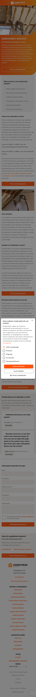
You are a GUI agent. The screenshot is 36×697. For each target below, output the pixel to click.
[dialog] (18, 348)
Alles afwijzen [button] (19, 371)
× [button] (32, 320)
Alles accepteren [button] (19, 366)
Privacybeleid (7, 343)
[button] (18, 375)
